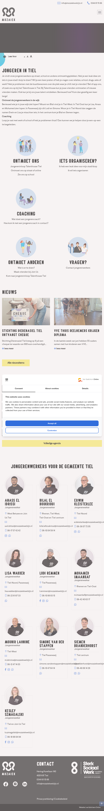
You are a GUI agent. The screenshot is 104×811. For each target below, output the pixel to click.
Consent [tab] (19, 388)
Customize (52, 430)
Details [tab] (85, 388)
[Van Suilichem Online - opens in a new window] (88, 380)
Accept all (52, 423)
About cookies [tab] (52, 388)
